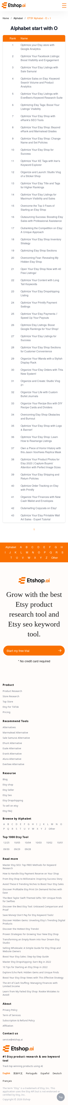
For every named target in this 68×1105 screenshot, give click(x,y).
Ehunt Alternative (12, 743)
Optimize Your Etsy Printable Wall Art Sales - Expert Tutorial (40, 517)
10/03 (38, 842)
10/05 (17, 842)
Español (45, 1073)
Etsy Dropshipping (13, 800)
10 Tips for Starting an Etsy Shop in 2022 (25, 967)
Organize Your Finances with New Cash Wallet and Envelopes (41, 499)
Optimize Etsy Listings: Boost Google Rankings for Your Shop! (39, 327)
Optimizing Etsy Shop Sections (39, 250)
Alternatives (9, 727)
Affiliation (8, 1025)
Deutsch (57, 1073)
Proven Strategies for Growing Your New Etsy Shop (31, 934)
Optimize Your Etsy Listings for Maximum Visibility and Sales (38, 196)
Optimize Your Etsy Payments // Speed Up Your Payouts (39, 316)
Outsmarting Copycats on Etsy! (39, 508)
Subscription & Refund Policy (19, 1020)
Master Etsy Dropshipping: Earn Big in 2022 (27, 961)
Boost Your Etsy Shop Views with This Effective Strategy (33, 977)
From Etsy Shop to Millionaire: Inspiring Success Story (32, 878)
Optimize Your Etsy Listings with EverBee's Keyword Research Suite (42, 95)
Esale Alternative (12, 748)
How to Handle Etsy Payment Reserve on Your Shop (31, 873)
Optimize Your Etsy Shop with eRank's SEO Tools (38, 118)
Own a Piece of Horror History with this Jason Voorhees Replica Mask (41, 450)
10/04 (28, 842)
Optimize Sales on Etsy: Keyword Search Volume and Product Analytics (40, 82)
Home (6, 18)
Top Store (8, 701)
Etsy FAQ (7, 810)
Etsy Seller (8, 789)
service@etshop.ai (13, 1039)
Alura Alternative (12, 758)
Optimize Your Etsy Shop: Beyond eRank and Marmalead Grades (40, 129)
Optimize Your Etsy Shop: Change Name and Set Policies (41, 140)
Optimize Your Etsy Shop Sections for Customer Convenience (41, 349)
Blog (5, 779)
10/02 (49, 842)
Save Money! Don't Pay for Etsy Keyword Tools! (28, 915)
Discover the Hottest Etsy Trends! (21, 928)
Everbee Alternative (13, 764)
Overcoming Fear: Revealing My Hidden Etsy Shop (39, 260)
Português (31, 1073)
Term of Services (12, 1015)
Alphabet (18, 18)
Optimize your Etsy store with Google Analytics (37, 47)
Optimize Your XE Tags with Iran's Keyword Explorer (40, 163)
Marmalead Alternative (15, 732)
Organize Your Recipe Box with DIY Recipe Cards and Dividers (41, 405)
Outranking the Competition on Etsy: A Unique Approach (42, 230)
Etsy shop (8, 784)
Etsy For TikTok (11, 706)
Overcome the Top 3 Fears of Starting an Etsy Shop (37, 207)
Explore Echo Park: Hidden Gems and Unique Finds (31, 972)
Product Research (12, 691)
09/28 (28, 849)
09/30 (6, 849)
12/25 (6, 842)
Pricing (6, 712)
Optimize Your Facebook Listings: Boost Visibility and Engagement (40, 58)
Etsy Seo (7, 795)
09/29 (17, 849)
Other (54, 557)
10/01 (60, 842)
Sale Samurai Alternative (16, 737)
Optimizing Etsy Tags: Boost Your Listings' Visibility (40, 107)
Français (7, 1080)
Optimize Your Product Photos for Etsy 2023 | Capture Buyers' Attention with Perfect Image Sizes (41, 463)
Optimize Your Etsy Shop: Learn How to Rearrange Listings (39, 439)
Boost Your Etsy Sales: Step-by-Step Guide (26, 956)
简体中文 (18, 1073)
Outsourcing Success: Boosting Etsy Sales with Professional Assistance (42, 219)
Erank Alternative (12, 753)
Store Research (11, 696)
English (6, 1073)
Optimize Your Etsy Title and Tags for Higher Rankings (40, 185)
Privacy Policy (10, 1009)
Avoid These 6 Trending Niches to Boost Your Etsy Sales (33, 884)
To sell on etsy (10, 805)
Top (61, 1097)
